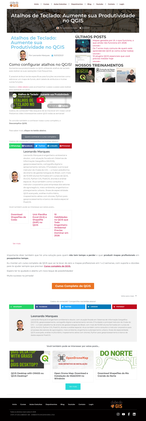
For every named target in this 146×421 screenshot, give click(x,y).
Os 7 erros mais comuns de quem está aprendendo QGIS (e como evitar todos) (113, 49)
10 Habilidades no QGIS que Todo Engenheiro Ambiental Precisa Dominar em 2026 (61, 225)
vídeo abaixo (23, 87)
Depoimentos (77, 4)
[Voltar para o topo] (136, 296)
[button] (15, 146)
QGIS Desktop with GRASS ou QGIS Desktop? (27, 374)
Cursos (46, 4)
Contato (111, 4)
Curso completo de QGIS (57, 266)
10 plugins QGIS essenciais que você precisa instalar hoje (111, 57)
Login (122, 4)
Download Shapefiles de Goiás (18, 217)
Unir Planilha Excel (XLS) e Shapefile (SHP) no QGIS (40, 219)
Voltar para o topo (127, 296)
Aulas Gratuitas (60, 4)
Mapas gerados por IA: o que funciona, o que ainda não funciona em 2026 (113, 41)
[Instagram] (118, 414)
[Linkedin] (134, 414)
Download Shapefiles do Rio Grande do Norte (113, 374)
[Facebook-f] (128, 414)
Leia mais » (97, 46)
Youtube (99, 4)
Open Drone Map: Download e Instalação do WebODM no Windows (71, 376)
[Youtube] (123, 414)
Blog (89, 4)
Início (36, 4)
